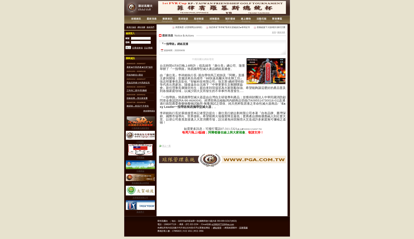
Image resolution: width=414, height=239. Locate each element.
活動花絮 (261, 19)
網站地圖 (141, 27)
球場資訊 (136, 19)
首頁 (274, 32)
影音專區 (277, 19)
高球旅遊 (183, 19)
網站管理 (217, 228)
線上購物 (246, 19)
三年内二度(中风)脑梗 (137, 90)
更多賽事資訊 (149, 111)
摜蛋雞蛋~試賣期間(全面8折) (183, 27)
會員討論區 (131, 27)
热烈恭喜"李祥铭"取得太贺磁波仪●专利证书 (224, 27)
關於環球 (230, 19)
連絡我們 (150, 27)
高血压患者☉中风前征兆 (138, 82)
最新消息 (152, 19)
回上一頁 (166, 146)
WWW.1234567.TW (253, 129)
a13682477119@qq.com (223, 224)
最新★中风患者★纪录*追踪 (140, 67)
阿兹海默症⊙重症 (135, 75)
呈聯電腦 (243, 228)
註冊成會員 (137, 48)
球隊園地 (214, 19)
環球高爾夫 (140, 8)
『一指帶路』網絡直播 (174, 44)
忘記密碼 (148, 48)
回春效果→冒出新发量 (137, 98)
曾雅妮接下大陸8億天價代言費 (266, 27)
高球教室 (199, 19)
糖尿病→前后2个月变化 (138, 106)
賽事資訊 (167, 19)
